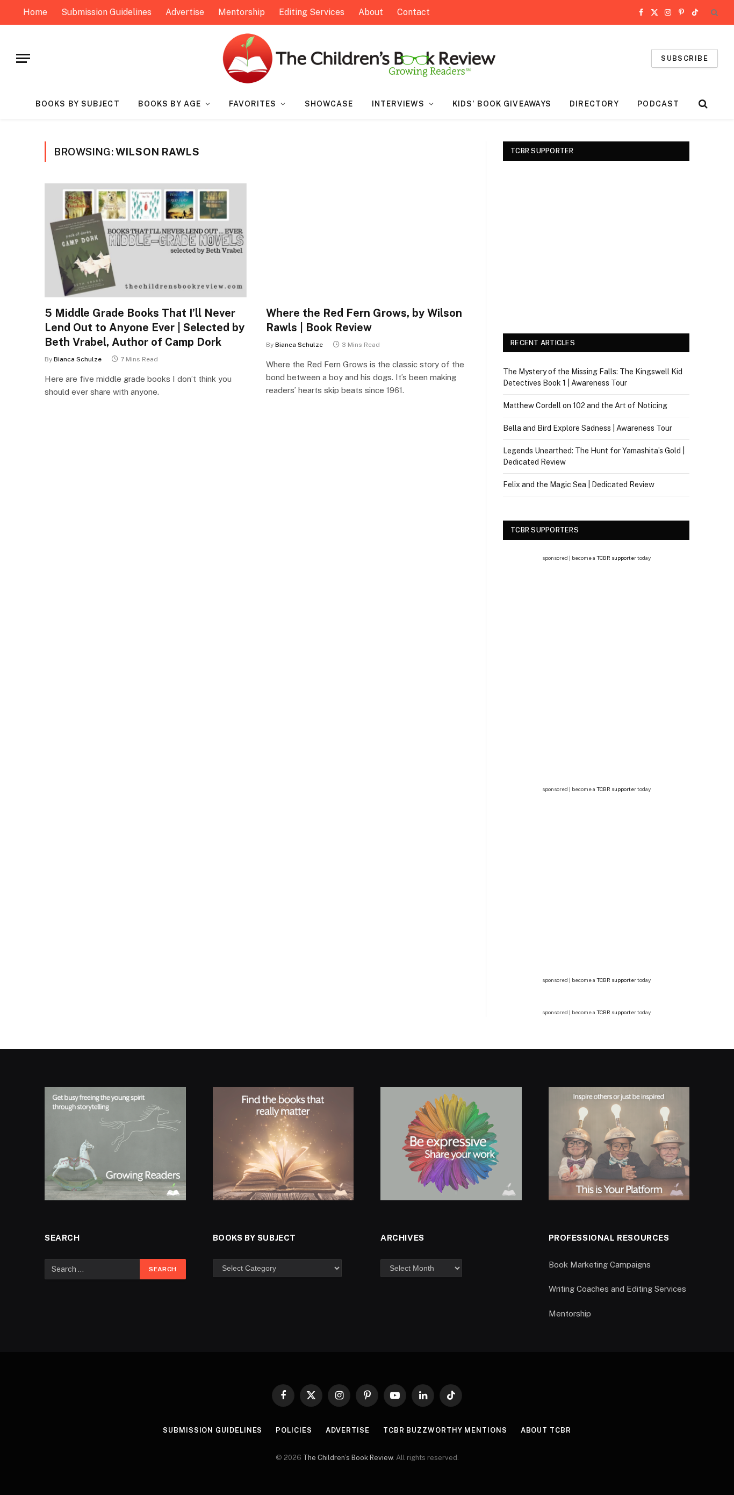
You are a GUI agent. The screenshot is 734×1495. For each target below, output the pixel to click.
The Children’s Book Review (348, 1458)
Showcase (329, 103)
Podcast (658, 103)
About (370, 12)
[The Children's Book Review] (367, 58)
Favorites (252, 103)
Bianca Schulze (78, 359)
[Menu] (23, 58)
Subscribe (684, 58)
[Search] (713, 13)
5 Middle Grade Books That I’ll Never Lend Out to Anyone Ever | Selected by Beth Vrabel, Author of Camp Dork (144, 327)
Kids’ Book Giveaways (501, 103)
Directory (594, 103)
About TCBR (546, 1430)
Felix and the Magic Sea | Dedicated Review (578, 484)
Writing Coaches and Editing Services (617, 1288)
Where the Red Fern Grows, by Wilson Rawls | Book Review (364, 320)
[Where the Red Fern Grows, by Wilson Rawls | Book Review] (367, 240)
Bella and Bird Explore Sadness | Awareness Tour (587, 428)
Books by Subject (77, 103)
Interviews (398, 103)
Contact (413, 12)
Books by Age (169, 103)
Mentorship (241, 12)
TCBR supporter (616, 557)
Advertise (184, 12)
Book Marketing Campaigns (600, 1264)
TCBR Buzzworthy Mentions (445, 1430)
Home (35, 12)
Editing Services (311, 12)
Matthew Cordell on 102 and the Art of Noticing (585, 405)
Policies (294, 1430)
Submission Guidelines (106, 12)
